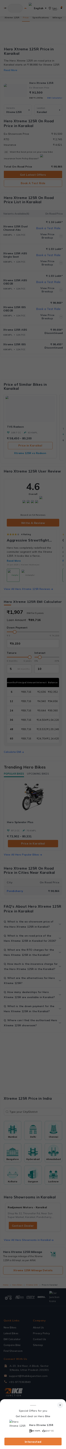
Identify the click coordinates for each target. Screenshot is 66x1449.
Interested (33, 1442)
